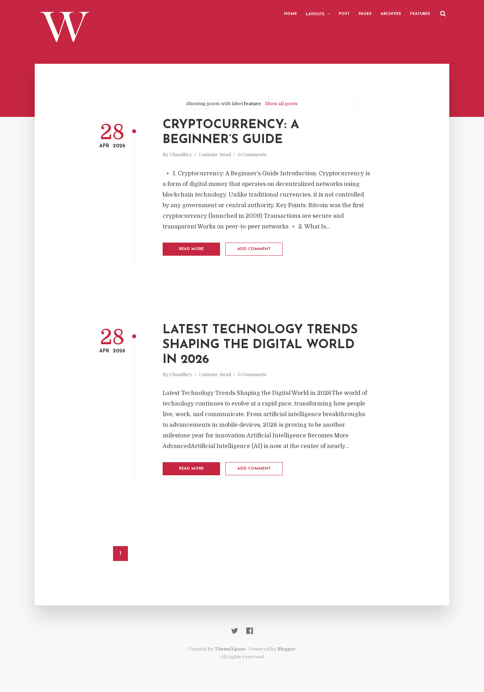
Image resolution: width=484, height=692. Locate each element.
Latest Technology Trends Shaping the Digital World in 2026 (260, 345)
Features (420, 14)
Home (290, 14)
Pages (365, 14)
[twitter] (234, 631)
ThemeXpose (230, 649)
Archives (391, 14)
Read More (191, 249)
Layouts (315, 14)
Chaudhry (181, 154)
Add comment (254, 249)
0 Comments (252, 154)
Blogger (286, 649)
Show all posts (281, 103)
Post (344, 14)
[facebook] (249, 631)
